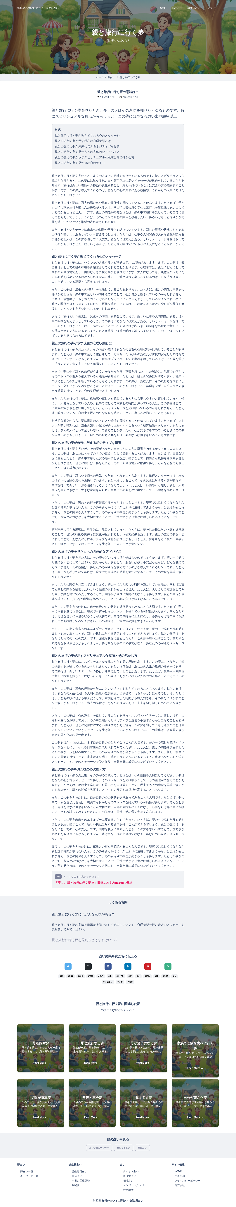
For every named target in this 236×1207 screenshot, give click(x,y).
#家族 (147, 976)
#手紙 (165, 976)
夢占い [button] (175, 7)
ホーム (100, 77)
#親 (61, 976)
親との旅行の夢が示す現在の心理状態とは (83, 141)
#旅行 (100, 976)
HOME (162, 7)
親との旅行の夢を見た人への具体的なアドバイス (87, 152)
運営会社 (180, 1185)
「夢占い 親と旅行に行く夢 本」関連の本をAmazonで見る (94, 882)
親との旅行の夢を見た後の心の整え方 (80, 163)
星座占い (142, 1147)
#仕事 (70, 976)
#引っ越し (107, 982)
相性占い (128, 1180)
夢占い (111, 77)
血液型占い (129, 1176)
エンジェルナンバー (99, 1147)
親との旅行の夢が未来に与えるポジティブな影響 (87, 146)
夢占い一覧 (26, 1171)
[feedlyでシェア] (167, 966)
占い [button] (211, 7)
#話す (130, 982)
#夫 (138, 976)
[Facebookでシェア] (108, 966)
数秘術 (75, 1185)
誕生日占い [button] (194, 7)
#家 (130, 976)
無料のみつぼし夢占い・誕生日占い (38, 7)
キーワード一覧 (29, 1176)
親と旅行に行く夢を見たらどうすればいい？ (85, 940)
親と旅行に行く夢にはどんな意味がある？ (83, 914)
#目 (156, 976)
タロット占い (123, 1147)
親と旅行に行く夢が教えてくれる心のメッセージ (87, 135)
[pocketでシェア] (147, 966)
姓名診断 (128, 1189)
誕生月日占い (79, 1171)
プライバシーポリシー (187, 1180)
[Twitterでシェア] (68, 966)
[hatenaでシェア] (127, 966)
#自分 (80, 976)
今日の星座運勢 (81, 1180)
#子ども (120, 976)
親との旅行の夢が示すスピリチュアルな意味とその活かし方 (94, 157)
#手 (110, 976)
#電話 (90, 976)
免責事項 (180, 1176)
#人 (174, 976)
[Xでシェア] (88, 966)
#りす (120, 982)
